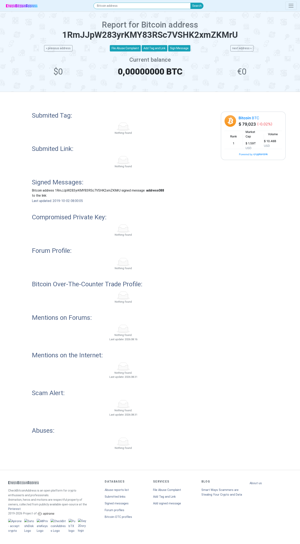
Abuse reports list (117, 490)
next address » (242, 48)
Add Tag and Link (164, 496)
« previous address (58, 48)
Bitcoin (249, 118)
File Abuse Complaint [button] (125, 48)
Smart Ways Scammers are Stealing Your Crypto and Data (221, 492)
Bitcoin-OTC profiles (118, 517)
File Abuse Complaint (167, 490)
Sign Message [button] (179, 48)
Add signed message (167, 503)
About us (256, 483)
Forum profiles (114, 510)
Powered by (246, 154)
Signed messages (117, 503)
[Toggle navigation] (291, 6)
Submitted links (115, 496)
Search (197, 5)
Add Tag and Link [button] (154, 48)
